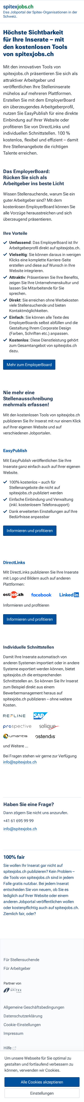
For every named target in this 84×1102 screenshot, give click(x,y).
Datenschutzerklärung (23, 1016)
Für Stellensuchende (21, 959)
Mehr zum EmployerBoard (29, 364)
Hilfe (8, 1047)
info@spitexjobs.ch (20, 762)
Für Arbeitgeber (17, 968)
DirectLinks (14, 562)
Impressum (13, 1033)
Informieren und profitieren (30, 530)
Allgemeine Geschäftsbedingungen (34, 1007)
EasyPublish (15, 450)
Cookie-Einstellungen (22, 1024)
